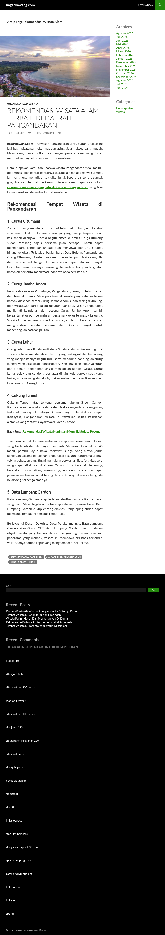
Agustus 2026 (124, 33)
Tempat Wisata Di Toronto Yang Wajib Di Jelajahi (36, 625)
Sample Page (145, 4)
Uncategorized (17, 103)
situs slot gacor (15, 754)
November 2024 (126, 69)
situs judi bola (14, 674)
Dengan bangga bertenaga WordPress (26, 930)
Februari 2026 (125, 55)
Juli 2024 (122, 84)
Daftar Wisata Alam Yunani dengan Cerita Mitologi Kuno (41, 611)
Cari (8, 585)
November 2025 (126, 66)
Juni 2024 (122, 87)
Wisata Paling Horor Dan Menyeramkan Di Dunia (37, 618)
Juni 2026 (122, 40)
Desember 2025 (126, 62)
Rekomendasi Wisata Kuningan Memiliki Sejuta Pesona (61, 431)
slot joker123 (14, 727)
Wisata (33, 103)
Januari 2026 (124, 58)
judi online (12, 660)
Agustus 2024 (124, 80)
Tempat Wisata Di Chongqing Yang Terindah (33, 614)
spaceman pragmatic (19, 860)
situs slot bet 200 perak (20, 687)
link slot (11, 900)
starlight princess (17, 833)
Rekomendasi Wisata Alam (26, 557)
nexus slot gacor (16, 780)
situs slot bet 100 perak (20, 714)
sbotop (10, 913)
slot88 (10, 807)
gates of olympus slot (19, 873)
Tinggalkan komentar (46, 132)
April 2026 (123, 47)
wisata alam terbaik (23, 562)
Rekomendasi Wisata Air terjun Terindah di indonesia (39, 622)
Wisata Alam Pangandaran (64, 557)
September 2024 (126, 76)
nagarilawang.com (20, 5)
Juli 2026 (122, 37)
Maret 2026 (123, 51)
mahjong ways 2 (16, 700)
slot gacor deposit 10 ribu (22, 847)
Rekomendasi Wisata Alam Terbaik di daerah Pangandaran (53, 117)
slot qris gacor (15, 767)
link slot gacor (15, 820)
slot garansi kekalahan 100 (22, 740)
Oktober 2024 (125, 73)
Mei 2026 (122, 44)
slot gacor (12, 793)
